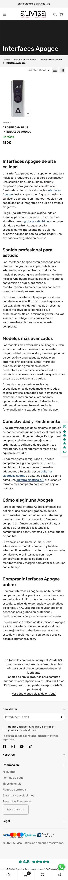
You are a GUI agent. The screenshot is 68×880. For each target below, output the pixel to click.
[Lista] (55, 70)
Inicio (7, 59)
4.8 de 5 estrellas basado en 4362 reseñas (34, 869)
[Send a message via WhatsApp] (61, 867)
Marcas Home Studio (51, 59)
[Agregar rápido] (27, 113)
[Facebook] (4, 746)
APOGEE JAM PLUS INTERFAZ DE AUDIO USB (16, 130)
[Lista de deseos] (42, 875)
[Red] (62, 70)
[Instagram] (13, 746)
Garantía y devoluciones (18, 795)
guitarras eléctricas (36, 221)
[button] (55, 14)
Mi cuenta (9, 771)
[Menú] (5, 14)
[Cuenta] (60, 875)
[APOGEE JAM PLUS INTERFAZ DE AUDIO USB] (18, 98)
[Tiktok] (30, 746)
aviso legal (34, 726)
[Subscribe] (61, 717)
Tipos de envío (12, 783)
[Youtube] (22, 746)
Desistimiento (15, 809)
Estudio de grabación (25, 59)
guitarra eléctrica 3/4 (30, 480)
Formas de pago (13, 777)
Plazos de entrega (14, 789)
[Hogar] (8, 875)
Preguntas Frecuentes (17, 801)
